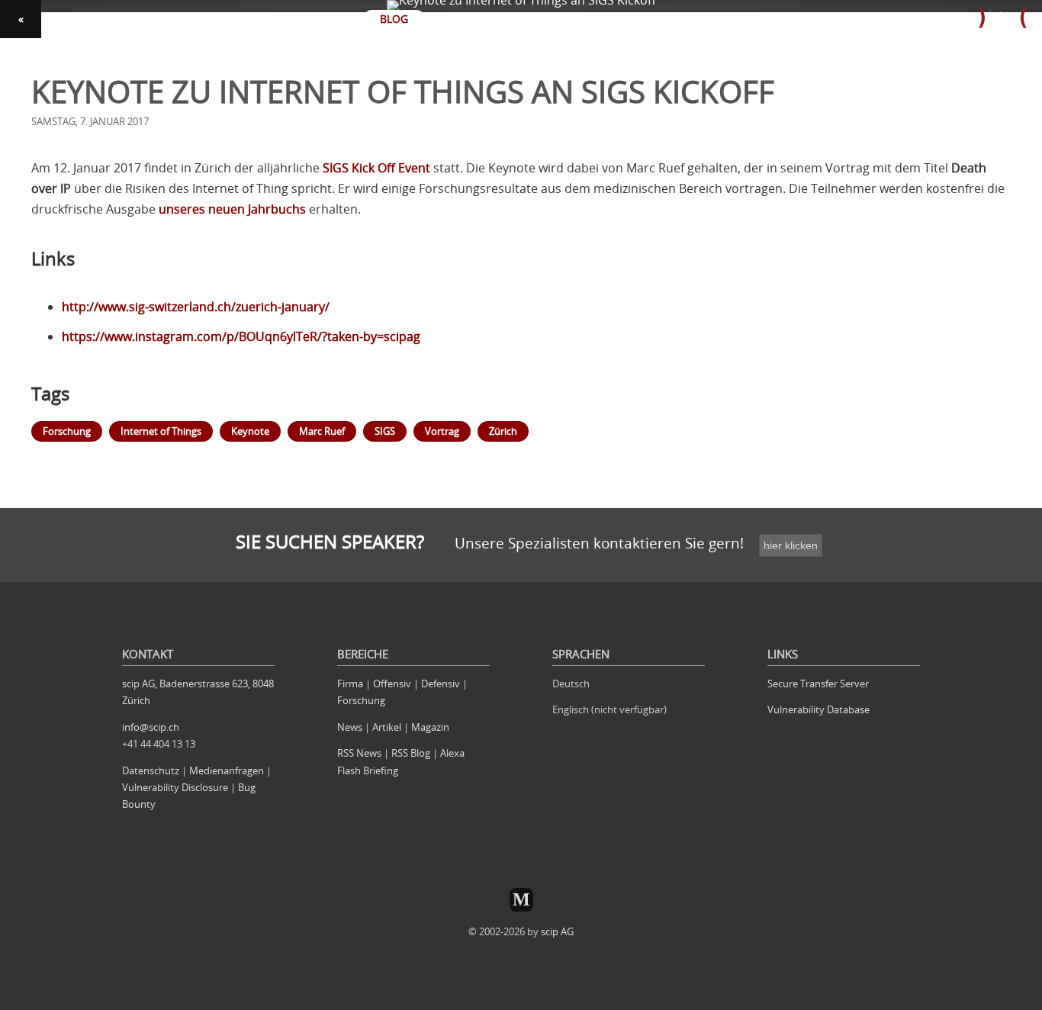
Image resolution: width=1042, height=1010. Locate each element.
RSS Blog (410, 753)
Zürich (503, 431)
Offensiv (392, 683)
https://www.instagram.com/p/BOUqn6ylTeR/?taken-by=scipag (241, 336)
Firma (350, 683)
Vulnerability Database (818, 709)
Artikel (386, 727)
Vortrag (442, 431)
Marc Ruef (322, 431)
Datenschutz (150, 770)
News (349, 727)
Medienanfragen (226, 770)
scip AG (557, 931)
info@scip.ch (150, 727)
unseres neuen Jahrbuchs (232, 209)
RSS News (359, 753)
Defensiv (440, 683)
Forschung (67, 431)
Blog (394, 18)
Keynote (250, 431)
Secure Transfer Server (818, 683)
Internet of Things (161, 431)
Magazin (430, 727)
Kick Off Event (376, 167)
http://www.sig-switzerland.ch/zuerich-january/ (196, 306)
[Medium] (521, 900)
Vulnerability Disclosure (175, 787)
